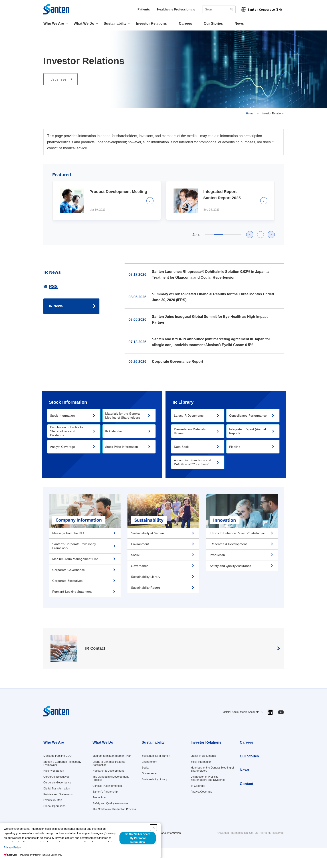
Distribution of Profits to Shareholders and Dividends (208, 778)
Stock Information (201, 761)
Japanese (58, 79)
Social (145, 767)
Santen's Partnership (105, 791)
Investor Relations (206, 742)
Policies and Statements (58, 794)
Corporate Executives (56, 776)
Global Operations (54, 806)
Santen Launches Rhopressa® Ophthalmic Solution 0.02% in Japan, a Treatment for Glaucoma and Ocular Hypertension (210, 274)
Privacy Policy (12, 847)
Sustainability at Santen (156, 755)
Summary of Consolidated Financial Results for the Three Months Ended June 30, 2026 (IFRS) (213, 297)
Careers (185, 23)
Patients (143, 9)
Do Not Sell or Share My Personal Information (137, 838)
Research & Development (108, 770)
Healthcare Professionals (176, 9)
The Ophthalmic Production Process (114, 809)
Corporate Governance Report (177, 361)
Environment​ (149, 761)
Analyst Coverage (201, 791)
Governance (149, 773)
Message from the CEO (57, 755)
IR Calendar (198, 785)
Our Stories (213, 23)
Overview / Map (52, 800)
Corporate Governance (57, 782)
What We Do (103, 742)
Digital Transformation (56, 788)
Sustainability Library (154, 779)
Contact (246, 784)
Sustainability (153, 742)
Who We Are (53, 742)
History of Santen (53, 770)
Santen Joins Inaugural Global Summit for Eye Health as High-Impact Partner (210, 319)
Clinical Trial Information (107, 785)
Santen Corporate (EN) (265, 9)
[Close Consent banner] (153, 827)
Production (99, 797)
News (239, 23)
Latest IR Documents (203, 755)
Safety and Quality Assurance (110, 803)
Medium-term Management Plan (112, 755)
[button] (249, 234)
